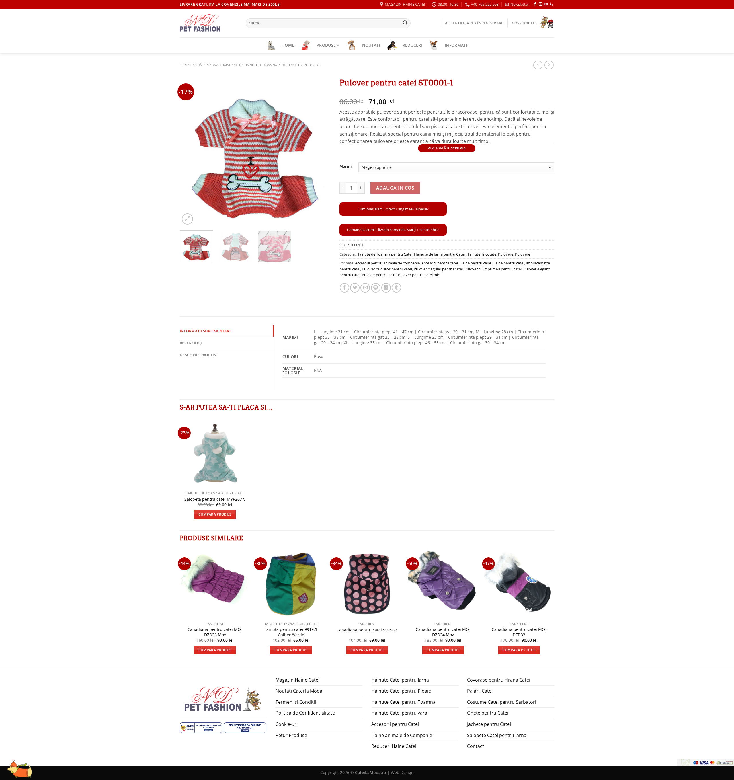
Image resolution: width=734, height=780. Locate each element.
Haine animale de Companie (401, 735)
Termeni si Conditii (296, 702)
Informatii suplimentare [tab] (205, 331)
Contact (475, 746)
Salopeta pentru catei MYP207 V (214, 499)
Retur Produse (291, 735)
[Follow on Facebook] (535, 4)
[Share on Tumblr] (396, 287)
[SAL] (201, 727)
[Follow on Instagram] (540, 4)
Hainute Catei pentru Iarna (400, 680)
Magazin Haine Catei (223, 65)
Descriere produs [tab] (198, 354)
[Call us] (551, 4)
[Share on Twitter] (355, 287)
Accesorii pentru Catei (395, 724)
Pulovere (312, 65)
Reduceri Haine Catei (393, 746)
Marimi (346, 167)
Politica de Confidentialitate (305, 713)
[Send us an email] (546, 4)
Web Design (402, 772)
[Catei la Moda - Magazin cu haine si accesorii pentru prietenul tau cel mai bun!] (208, 23)
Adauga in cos (395, 188)
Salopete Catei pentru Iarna (496, 735)
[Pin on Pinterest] (375, 287)
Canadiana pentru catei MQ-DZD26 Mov (215, 632)
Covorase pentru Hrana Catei (498, 680)
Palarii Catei (480, 691)
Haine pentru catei (508, 263)
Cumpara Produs (215, 514)
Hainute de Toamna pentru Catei (272, 65)
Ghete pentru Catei (487, 713)
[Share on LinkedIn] (386, 287)
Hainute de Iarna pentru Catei (439, 254)
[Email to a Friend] (365, 287)
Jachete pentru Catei (489, 724)
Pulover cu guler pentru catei (438, 269)
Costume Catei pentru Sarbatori (501, 702)
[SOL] (245, 727)
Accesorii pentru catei (439, 263)
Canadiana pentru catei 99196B (367, 630)
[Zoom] (187, 219)
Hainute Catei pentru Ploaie (401, 691)
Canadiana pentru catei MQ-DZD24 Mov (443, 632)
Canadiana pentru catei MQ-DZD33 (519, 632)
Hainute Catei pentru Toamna (403, 702)
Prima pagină (191, 65)
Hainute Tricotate (481, 254)
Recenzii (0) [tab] (191, 342)
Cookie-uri (287, 724)
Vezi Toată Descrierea (447, 148)
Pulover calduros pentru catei (387, 269)
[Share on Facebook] (344, 287)
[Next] (320, 150)
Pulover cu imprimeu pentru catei (493, 269)
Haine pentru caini (475, 263)
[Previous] (190, 150)
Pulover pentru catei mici (419, 274)
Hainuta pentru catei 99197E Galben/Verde (290, 632)
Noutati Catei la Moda (299, 691)
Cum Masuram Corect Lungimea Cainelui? (393, 209)
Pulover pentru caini (379, 274)
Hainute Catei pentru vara (399, 713)
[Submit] (405, 23)
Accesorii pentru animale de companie (387, 263)
